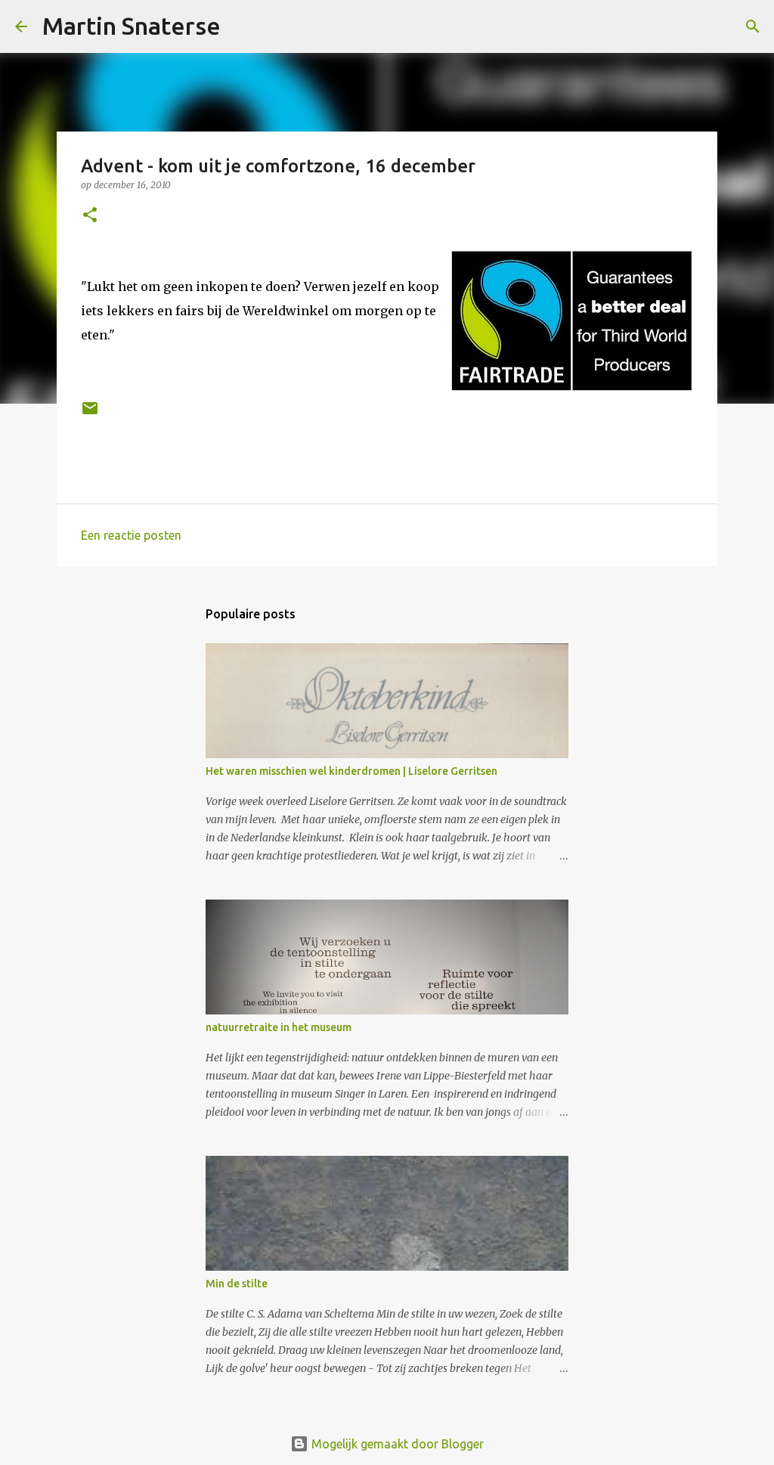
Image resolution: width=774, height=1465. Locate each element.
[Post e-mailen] (90, 414)
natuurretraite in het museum (278, 1027)
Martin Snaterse (131, 25)
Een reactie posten (131, 535)
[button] (90, 216)
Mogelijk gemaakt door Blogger (396, 1444)
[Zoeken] (242, 26)
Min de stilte (237, 1284)
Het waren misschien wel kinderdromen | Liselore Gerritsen (351, 771)
